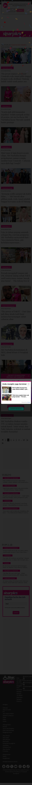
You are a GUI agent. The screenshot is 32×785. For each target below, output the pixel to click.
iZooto (28, 402)
